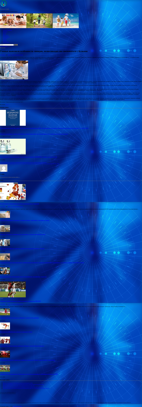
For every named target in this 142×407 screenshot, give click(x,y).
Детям (4, 33)
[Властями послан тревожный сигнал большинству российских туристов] (5, 273)
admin (9, 55)
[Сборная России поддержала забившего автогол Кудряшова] (5, 315)
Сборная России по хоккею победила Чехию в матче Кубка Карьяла (22, 346)
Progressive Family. (4, 9)
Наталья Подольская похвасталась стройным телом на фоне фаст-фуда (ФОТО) (23, 387)
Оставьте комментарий (17, 55)
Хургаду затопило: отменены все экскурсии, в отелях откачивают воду (23, 234)
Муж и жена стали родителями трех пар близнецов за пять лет (18, 385)
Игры (4, 34)
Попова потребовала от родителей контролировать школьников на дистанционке (23, 384)
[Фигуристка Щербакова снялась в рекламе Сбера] (5, 329)
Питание (5, 38)
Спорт (4, 39)
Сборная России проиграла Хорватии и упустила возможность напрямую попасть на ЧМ (29, 374)
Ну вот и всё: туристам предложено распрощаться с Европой (19, 204)
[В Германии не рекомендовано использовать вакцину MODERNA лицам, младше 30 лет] (13, 154)
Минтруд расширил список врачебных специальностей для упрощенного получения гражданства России (34, 134)
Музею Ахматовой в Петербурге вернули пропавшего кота (18, 383)
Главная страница (7, 30)
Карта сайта (6, 42)
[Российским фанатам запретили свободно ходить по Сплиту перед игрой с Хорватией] (5, 357)
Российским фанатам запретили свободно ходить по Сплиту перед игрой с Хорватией (27, 360)
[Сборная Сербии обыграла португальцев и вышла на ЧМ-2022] (13, 297)
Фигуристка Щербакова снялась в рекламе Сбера (16, 332)
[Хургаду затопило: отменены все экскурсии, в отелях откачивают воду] (5, 231)
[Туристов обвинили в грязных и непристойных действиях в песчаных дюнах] (5, 217)
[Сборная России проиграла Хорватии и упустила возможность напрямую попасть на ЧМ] (5, 371)
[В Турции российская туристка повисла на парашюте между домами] (5, 245)
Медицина (5, 35)
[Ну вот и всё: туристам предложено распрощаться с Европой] (13, 199)
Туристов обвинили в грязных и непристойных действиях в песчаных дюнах (24, 220)
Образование (6, 37)
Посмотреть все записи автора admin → (10, 177)
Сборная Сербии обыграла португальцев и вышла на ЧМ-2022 (20, 301)
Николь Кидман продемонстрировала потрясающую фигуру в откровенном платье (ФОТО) (26, 388)
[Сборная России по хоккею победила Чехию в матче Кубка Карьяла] (5, 343)
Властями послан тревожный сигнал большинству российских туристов (23, 277)
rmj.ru (7, 104)
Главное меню (3, 46)
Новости (5, 31)
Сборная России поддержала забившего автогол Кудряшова (19, 318)
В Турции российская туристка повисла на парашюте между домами (22, 248)
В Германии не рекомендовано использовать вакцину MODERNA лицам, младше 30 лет (28, 157)
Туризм (5, 41)
